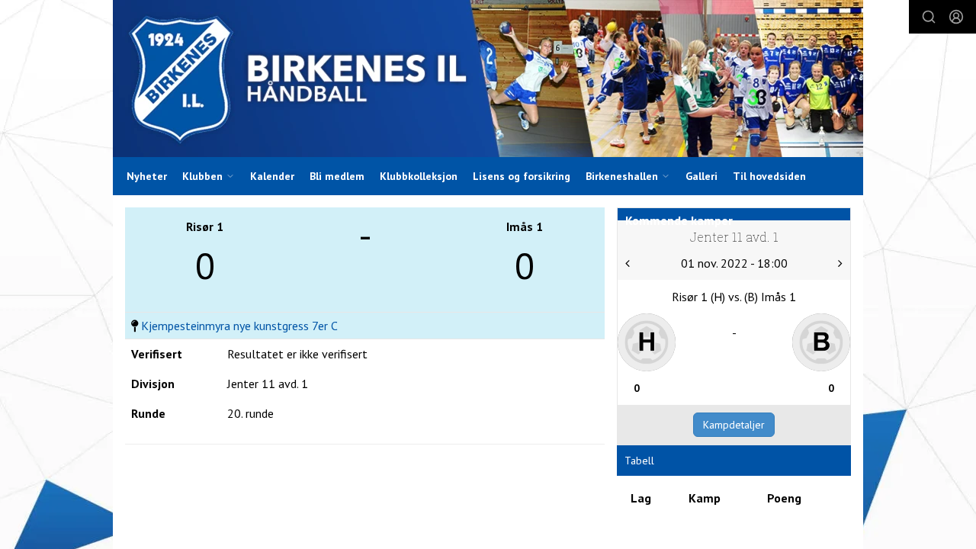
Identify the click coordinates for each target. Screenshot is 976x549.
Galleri (701, 176)
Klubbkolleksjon (419, 176)
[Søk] (928, 16)
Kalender (272, 176)
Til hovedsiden (769, 176)
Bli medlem (337, 176)
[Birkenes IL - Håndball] (488, 78)
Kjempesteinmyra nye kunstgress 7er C (239, 325)
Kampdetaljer (734, 425)
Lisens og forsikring (521, 176)
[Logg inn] (956, 16)
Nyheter (147, 176)
